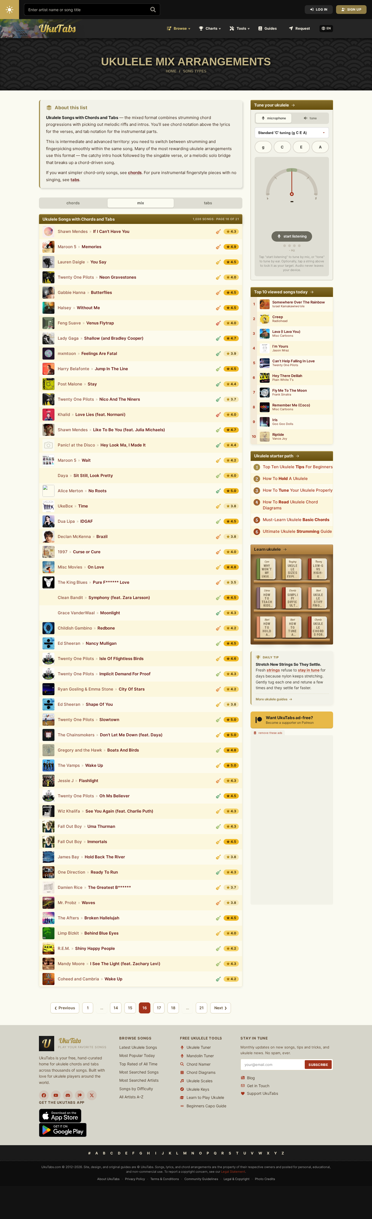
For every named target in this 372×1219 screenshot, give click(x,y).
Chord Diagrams (201, 1072)
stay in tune (308, 670)
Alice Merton (70, 490)
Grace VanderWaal (76, 612)
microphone (276, 118)
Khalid (64, 414)
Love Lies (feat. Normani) (100, 414)
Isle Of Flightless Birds (121, 658)
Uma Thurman (101, 826)
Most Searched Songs (138, 1072)
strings (273, 670)
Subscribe (318, 1065)
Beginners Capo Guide (206, 1106)
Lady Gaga (68, 338)
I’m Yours (280, 346)
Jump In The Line (111, 368)
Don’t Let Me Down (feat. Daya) (131, 734)
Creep (277, 317)
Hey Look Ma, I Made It (123, 445)
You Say (98, 262)
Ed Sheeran (69, 643)
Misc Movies (70, 567)
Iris (275, 420)
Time (83, 506)
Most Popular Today (137, 1055)
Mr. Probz (67, 902)
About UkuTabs (108, 1179)
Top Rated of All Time (138, 1064)
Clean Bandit (70, 597)
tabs (75, 179)
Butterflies (101, 292)
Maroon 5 (67, 246)
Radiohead (280, 321)
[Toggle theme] (9, 9)
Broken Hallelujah (101, 917)
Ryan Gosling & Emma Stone (85, 689)
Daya (63, 475)
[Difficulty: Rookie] (218, 368)
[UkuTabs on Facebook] (44, 1095)
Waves (88, 902)
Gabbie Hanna (72, 292)
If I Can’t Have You (111, 231)
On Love (96, 567)
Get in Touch (258, 1085)
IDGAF (86, 521)
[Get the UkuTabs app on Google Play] (63, 1129)
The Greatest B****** (109, 887)
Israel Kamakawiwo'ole (288, 306)
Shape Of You (99, 704)
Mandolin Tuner (200, 1055)
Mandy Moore (71, 963)
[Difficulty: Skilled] (218, 262)
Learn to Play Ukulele (205, 1097)
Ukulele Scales (199, 1080)
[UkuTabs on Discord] (68, 1095)
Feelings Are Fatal (99, 353)
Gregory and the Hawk (80, 750)
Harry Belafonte (73, 368)
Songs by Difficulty (136, 1088)
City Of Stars (132, 689)
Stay (92, 384)
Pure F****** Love (111, 582)
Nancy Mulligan (101, 643)
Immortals (97, 841)
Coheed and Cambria (78, 978)
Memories (91, 246)
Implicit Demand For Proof (125, 673)
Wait (86, 460)
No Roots (97, 490)
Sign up (354, 9)
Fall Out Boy (70, 826)
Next (218, 1007)
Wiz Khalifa (69, 811)
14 (116, 1007)
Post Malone (70, 384)
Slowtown (109, 719)
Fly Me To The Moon (289, 390)
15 (130, 1007)
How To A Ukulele (285, 478)
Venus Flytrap (100, 323)
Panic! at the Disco (76, 445)
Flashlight (88, 780)
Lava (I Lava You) (286, 332)
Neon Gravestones (117, 277)
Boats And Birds (123, 750)
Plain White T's (283, 380)
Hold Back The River (105, 856)
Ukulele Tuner (199, 1047)
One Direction (71, 872)
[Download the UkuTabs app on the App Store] (60, 1115)
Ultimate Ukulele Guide (297, 531)
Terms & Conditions (164, 1179)
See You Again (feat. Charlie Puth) (119, 811)
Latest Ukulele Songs (138, 1047)
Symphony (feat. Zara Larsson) (119, 597)
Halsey (64, 307)
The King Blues (72, 582)
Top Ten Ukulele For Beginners (298, 466)
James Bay (68, 856)
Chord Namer (199, 1064)
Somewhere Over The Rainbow (298, 302)
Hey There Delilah (287, 376)
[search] (153, 9)
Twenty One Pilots (76, 277)
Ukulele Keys (198, 1089)
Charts (211, 28)
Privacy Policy (135, 1179)
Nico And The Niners (119, 399)
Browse (180, 28)
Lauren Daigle (71, 262)
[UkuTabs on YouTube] (56, 1095)
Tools (241, 28)
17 (159, 1007)
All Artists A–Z (131, 1097)
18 (173, 1007)
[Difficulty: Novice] (218, 338)
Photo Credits (265, 1179)
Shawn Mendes (73, 231)
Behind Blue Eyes (101, 933)
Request (302, 28)
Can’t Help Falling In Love (293, 361)
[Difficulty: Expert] (218, 323)
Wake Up (94, 765)
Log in (322, 9)
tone (313, 118)
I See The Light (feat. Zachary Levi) (125, 963)
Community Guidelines (201, 1179)
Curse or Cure (86, 551)
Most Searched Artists (138, 1080)
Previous (67, 1007)
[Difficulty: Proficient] (218, 231)
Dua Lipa (66, 521)
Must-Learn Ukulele (296, 519)
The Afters (68, 917)
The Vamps (69, 765)
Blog (251, 1077)
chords (135, 172)
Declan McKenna (74, 536)
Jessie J (66, 780)
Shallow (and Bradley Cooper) (114, 338)
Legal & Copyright (236, 1179)
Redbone (106, 628)
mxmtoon (67, 353)
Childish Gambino (75, 628)
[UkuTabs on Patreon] (80, 1095)
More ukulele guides (272, 699)
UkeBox (65, 506)
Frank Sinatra (281, 394)
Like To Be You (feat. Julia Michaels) (129, 429)
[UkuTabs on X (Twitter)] (92, 1095)
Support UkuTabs (262, 1093)
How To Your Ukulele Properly (298, 490)
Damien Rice (70, 887)
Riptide (278, 435)
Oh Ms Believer (114, 795)
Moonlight (110, 612)
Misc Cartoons (282, 336)
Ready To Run (104, 872)
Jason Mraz (280, 350)
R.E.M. (64, 948)
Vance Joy (279, 438)
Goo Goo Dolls (282, 424)
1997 (63, 551)
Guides (270, 28)
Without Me (88, 307)
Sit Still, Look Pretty (93, 475)
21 (201, 1007)
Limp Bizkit (68, 933)
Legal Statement (233, 1172)
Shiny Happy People (95, 948)
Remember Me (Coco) (291, 405)
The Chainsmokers (76, 734)
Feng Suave (69, 323)
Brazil (102, 536)
